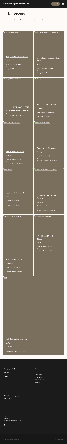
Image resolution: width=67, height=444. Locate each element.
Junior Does (38, 374)
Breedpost (60, 439)
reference (37, 382)
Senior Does (38, 377)
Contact (56, 3)
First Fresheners (39, 379)
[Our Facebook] (4, 425)
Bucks (36, 372)
